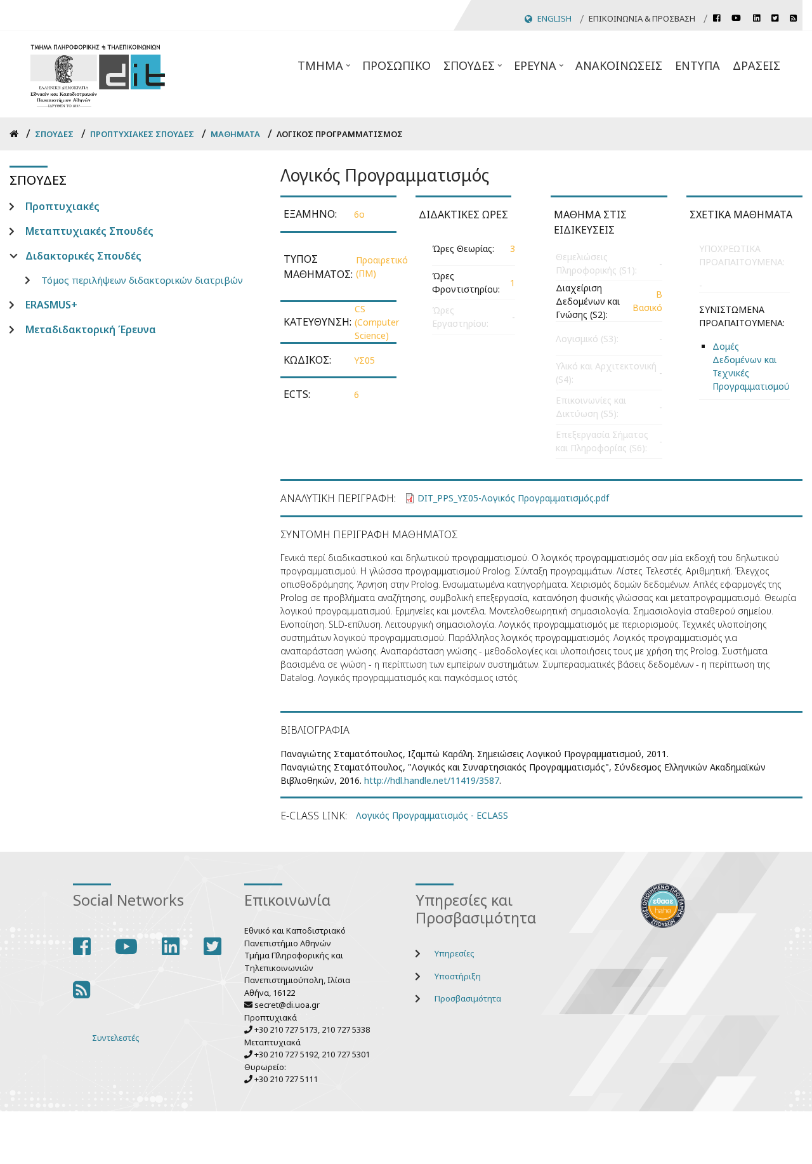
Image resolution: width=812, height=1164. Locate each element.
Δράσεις (756, 65)
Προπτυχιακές (62, 206)
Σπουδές (473, 69)
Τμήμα (325, 69)
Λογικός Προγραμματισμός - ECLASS (432, 815)
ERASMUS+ (51, 305)
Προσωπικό (396, 65)
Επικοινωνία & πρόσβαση (642, 18)
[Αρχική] (97, 74)
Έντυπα (697, 65)
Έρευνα (540, 69)
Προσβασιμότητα (468, 998)
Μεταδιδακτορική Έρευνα (90, 329)
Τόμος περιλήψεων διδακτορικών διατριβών (142, 280)
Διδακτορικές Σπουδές (83, 256)
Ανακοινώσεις (618, 65)
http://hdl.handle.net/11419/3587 (431, 780)
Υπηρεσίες (455, 953)
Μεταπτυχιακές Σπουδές (89, 231)
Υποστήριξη (458, 976)
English (554, 18)
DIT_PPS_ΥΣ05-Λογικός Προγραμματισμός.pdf (513, 498)
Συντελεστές (116, 1037)
